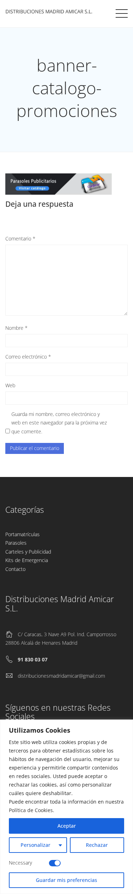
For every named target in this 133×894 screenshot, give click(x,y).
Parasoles (16, 542)
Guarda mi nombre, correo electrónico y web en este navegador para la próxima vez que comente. (59, 423)
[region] (66, 807)
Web (10, 385)
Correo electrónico (28, 356)
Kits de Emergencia (26, 560)
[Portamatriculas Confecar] (49, 12)
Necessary (20, 862)
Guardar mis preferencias (66, 880)
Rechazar (97, 845)
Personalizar (35, 845)
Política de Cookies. (31, 810)
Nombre (16, 327)
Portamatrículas (22, 534)
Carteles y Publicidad (28, 551)
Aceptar (66, 825)
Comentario (20, 238)
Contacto (15, 569)
